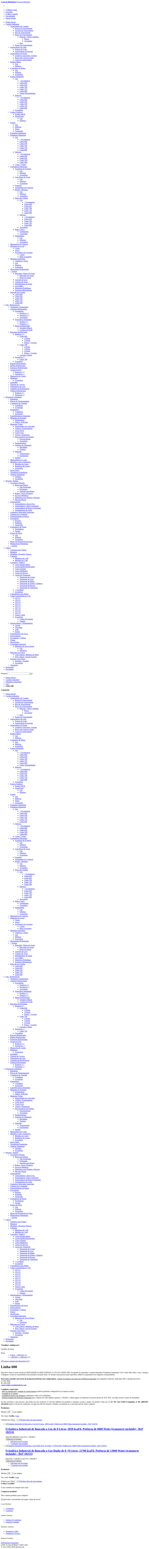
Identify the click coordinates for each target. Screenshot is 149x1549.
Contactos (9, 1511)
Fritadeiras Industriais (13, 682)
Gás (7, 684)
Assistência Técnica (13, 1533)
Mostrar (4, 1412)
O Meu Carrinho (12, 14)
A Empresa (10, 1509)
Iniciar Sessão (11, 18)
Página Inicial (11, 678)
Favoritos (9, 12)
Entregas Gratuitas (12, 1522)
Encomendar (10, 16)
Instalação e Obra (12, 1531)
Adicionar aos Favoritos (19, 1442)
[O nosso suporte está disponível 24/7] (15, 1361)
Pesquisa (4, 673)
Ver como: (4, 1416)
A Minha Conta (11, 10)
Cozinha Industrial (12, 680)
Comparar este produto (19, 1444)
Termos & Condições (13, 1520)
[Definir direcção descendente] (30, 1420)
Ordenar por (5, 1420)
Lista (17, 1416)
